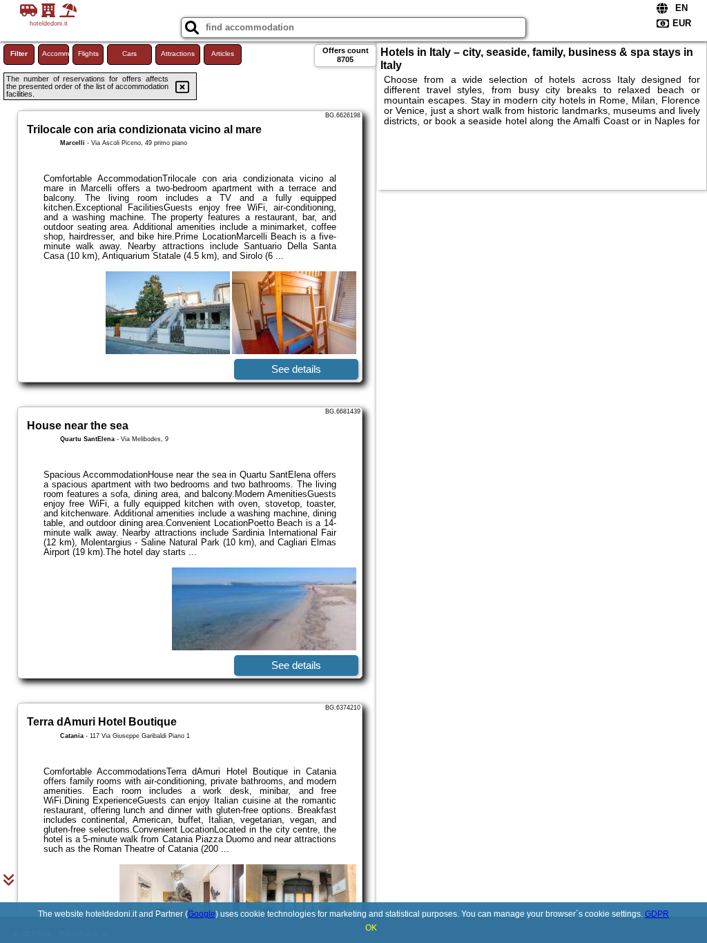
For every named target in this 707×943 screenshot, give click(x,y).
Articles (222, 53)
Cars (129, 53)
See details (296, 369)
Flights (88, 53)
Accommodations (55, 53)
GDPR (657, 914)
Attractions (178, 53)
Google (201, 914)
